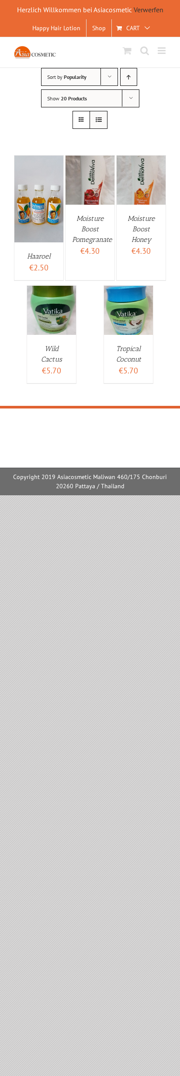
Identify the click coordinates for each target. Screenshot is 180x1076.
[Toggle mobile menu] (162, 50)
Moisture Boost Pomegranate (92, 229)
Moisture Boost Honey (141, 229)
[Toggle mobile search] (144, 50)
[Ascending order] (128, 77)
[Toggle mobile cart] (127, 50)
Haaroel (39, 256)
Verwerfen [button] (148, 9)
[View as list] (98, 119)
